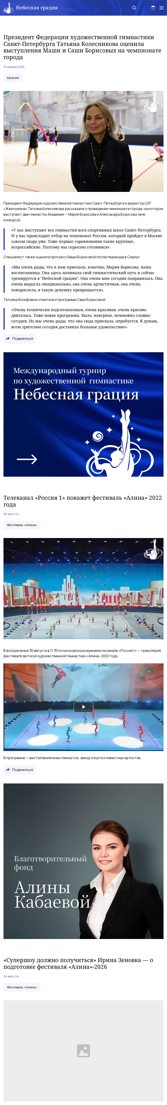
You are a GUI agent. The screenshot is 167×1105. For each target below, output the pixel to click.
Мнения (13, 78)
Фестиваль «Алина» (22, 525)
